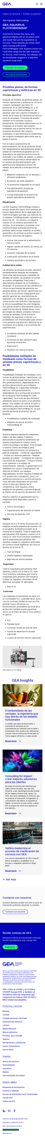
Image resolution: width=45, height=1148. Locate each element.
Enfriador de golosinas (32, 14)
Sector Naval (8, 1050)
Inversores (7, 1068)
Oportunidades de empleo (14, 1075)
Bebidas (6, 1011)
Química (6, 1039)
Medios (6, 1072)
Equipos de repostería (11, 14)
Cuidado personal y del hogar (15, 1018)
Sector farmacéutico (11, 1046)
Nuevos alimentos (10, 1032)
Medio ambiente (9, 1029)
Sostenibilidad (9, 1065)
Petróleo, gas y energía (12, 1036)
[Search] (37, 4)
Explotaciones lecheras (12, 1022)
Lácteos (6, 1025)
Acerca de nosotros (11, 1061)
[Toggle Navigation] (41, 4)
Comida (6, 1015)
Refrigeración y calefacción (14, 1043)
